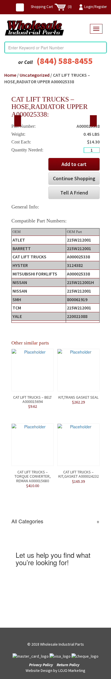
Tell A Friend (74, 192)
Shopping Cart (51, 6)
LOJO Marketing (71, 670)
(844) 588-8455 (65, 60)
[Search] (102, 47)
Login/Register (95, 6)
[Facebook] (20, 7)
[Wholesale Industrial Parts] (47, 28)
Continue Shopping (74, 178)
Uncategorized (35, 75)
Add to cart (74, 164)
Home (10, 75)
